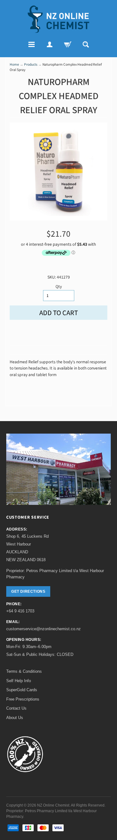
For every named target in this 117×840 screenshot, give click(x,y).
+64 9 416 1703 (20, 611)
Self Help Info (18, 680)
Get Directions (28, 591)
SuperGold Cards (21, 689)
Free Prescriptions (22, 699)
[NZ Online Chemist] (58, 19)
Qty (59, 286)
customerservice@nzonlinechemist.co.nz (43, 628)
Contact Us (16, 708)
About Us (14, 717)
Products (30, 64)
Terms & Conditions (24, 671)
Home (14, 64)
